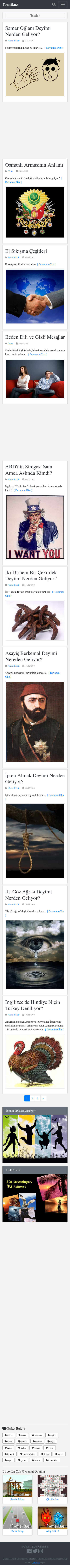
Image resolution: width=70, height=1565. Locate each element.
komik (24, 1441)
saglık (53, 1435)
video (9, 1441)
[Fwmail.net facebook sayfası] (29, 1552)
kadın (23, 1447)
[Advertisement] (35, 131)
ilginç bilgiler (28, 1454)
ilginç (10, 1435)
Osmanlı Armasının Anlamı (34, 164)
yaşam (37, 1447)
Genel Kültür (13, 40)
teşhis (9, 1460)
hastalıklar (53, 1460)
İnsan (10, 343)
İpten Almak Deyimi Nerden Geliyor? (35, 778)
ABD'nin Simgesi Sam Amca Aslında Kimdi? (28, 469)
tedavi (60, 1454)
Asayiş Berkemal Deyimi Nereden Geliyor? (31, 656)
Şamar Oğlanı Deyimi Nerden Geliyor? (28, 30)
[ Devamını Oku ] (53, 47)
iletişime (36, 1562)
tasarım (38, 1441)
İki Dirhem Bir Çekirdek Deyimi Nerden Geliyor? (31, 575)
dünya (46, 1454)
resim (9, 1447)
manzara (38, 1435)
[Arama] (54, 4)
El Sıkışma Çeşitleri (26, 250)
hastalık (10, 1454)
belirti (37, 1460)
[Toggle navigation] (62, 4)
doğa (52, 1441)
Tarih (10, 171)
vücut (50, 1447)
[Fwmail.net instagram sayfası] (40, 1552)
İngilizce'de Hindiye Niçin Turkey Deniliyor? (32, 1004)
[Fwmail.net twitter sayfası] (35, 1552)
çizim (23, 1460)
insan (23, 1435)
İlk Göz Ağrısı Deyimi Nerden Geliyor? (28, 894)
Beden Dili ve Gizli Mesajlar (35, 336)
